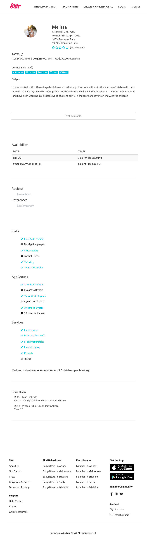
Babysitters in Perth (54, 481)
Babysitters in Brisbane (55, 476)
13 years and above (34, 313)
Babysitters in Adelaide (55, 487)
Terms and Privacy (19, 487)
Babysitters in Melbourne (57, 471)
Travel (27, 358)
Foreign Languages (34, 244)
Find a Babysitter (45, 6)
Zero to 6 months (33, 284)
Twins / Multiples (33, 267)
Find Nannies (83, 460)
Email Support (120, 514)
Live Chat (118, 509)
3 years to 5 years (33, 307)
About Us (14, 465)
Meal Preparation (33, 341)
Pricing (13, 506)
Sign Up (136, 6)
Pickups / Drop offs (34, 335)
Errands (28, 353)
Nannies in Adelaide (87, 487)
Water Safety (30, 250)
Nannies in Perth (85, 481)
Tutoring (28, 262)
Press (12, 476)
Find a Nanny (70, 6)
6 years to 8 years (33, 289)
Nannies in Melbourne (88, 471)
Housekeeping (31, 346)
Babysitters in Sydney (54, 465)
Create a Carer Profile (98, 6)
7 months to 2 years (34, 296)
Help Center (16, 501)
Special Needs (31, 255)
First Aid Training (33, 238)
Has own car (30, 330)
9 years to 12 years (34, 301)
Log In (122, 6)
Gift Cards (14, 471)
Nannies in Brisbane (87, 476)
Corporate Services (19, 481)
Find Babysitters (52, 460)
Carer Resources (18, 511)
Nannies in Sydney (86, 465)
